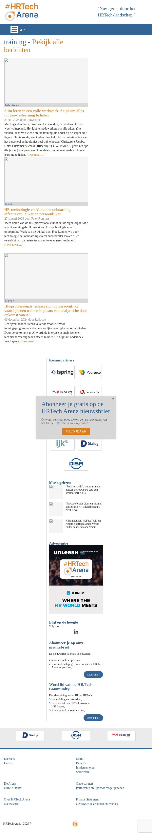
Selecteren (82, 772)
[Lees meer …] (36, 154)
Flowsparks (34, 119)
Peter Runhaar (40, 218)
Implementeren (85, 767)
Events (8, 763)
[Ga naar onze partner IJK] (62, 444)
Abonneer (93, 674)
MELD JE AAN (76, 431)
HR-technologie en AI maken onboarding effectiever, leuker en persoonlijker (37, 211)
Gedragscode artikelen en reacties (97, 803)
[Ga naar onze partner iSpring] (62, 372)
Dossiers (9, 758)
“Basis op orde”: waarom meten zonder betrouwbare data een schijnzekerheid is (83, 489)
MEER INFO (93, 717)
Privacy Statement (87, 799)
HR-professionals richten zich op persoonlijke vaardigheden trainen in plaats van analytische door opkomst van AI (45, 310)
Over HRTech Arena (17, 799)
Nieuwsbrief (11, 803)
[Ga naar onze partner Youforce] (90, 372)
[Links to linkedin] (76, 632)
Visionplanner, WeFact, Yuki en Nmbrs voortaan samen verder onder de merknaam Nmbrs (83, 523)
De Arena (10, 783)
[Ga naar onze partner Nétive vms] (90, 392)
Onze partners (84, 783)
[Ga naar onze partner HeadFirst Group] (62, 392)
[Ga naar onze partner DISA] (76, 464)
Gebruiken (11, 105)
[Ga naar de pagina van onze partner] (30, 736)
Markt (9, 204)
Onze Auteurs (12, 788)
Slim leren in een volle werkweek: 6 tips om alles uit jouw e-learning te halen (44, 113)
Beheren (81, 763)
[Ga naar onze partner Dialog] (90, 444)
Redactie (40, 319)
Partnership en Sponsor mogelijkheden (100, 788)
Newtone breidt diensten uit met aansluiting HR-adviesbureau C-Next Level (84, 506)
